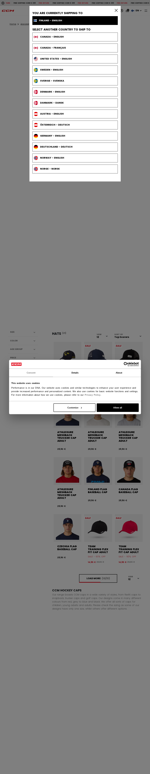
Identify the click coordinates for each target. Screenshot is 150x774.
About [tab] (119, 372)
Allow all (117, 407)
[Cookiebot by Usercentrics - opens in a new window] (126, 364)
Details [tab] (75, 372)
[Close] (115, 10)
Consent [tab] (31, 372)
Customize (72, 407)
